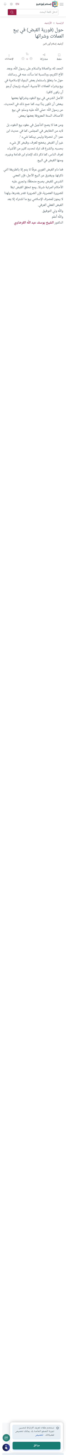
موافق (36, 1445)
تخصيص (39, 1435)
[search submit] (12, 12)
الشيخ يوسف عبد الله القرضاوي (34, 223)
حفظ (59, 59)
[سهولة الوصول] (11, 4)
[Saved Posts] (5, 4)
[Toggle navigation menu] (61, 4)
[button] (31, 59)
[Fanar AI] (6, 1447)
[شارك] (6, 1438)
